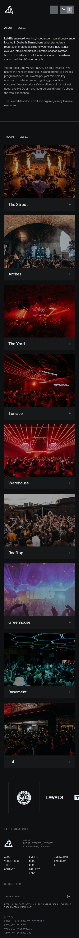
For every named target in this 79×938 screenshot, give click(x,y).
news (32, 861)
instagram (61, 857)
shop (32, 865)
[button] (54, 10)
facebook (60, 861)
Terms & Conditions (18, 929)
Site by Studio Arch (18, 933)
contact (9, 869)
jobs (32, 873)
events (33, 857)
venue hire (12, 861)
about (8, 857)
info (7, 865)
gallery (34, 869)
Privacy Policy (15, 925)
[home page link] (9, 10)
